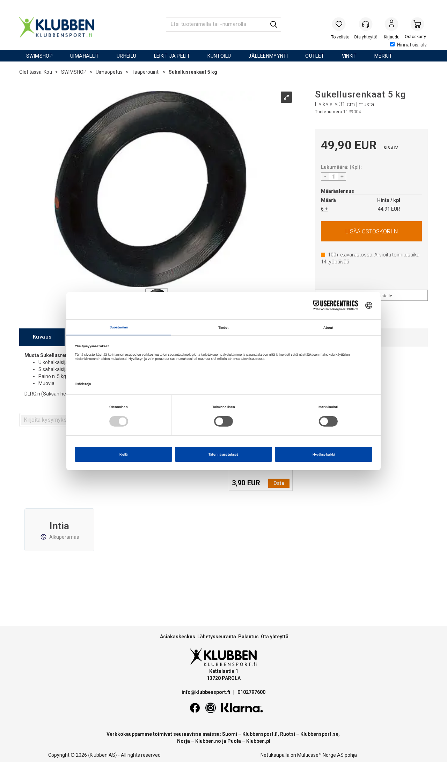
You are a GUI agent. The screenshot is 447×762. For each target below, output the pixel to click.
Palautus (248, 636)
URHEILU (127, 56)
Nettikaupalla (275, 755)
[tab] (42, 337)
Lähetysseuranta (216, 636)
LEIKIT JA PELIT (172, 56)
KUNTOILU (219, 56)
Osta (371, 231)
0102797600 (251, 692)
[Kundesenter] (365, 24)
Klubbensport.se (319, 734)
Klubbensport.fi (260, 734)
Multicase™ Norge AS (320, 755)
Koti (48, 72)
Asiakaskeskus (177, 636)
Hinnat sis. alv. (412, 45)
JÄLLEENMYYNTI (268, 56)
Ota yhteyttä (274, 636)
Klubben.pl (258, 741)
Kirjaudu (391, 24)
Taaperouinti (146, 72)
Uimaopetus (109, 72)
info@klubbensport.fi (206, 692)
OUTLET (314, 56)
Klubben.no (208, 741)
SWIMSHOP (39, 56)
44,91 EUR (389, 209)
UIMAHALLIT (84, 56)
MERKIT (383, 56)
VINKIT (349, 56)
